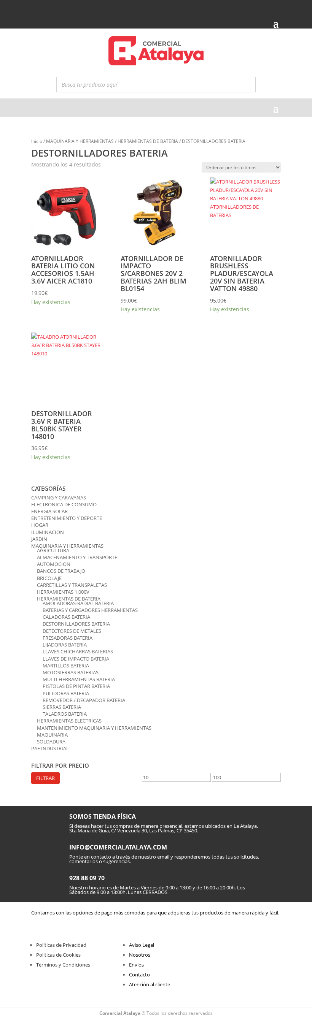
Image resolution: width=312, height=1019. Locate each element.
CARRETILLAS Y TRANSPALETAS (72, 585)
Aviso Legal (141, 944)
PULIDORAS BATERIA (66, 693)
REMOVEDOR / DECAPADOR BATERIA (84, 700)
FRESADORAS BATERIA (67, 637)
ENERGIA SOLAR (49, 511)
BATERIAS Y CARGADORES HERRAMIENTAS (90, 610)
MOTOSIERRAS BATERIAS (71, 672)
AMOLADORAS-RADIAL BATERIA (78, 603)
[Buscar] (247, 84)
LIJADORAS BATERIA (65, 644)
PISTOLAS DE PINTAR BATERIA (76, 686)
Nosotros (139, 954)
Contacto (139, 974)
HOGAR (39, 524)
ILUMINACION (47, 532)
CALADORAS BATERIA (66, 616)
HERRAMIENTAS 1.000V (63, 591)
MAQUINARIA (52, 734)
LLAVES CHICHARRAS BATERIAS (78, 651)
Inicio (36, 141)
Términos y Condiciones (63, 964)
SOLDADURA (51, 741)
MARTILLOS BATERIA (66, 665)
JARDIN (39, 539)
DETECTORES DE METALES (72, 631)
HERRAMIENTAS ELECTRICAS (69, 720)
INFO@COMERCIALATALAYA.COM (118, 847)
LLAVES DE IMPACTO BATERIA (76, 658)
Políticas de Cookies (58, 954)
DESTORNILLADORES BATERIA (76, 623)
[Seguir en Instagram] (49, 8)
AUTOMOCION (53, 564)
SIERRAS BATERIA (62, 707)
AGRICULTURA (53, 550)
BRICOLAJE (49, 578)
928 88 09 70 (87, 878)
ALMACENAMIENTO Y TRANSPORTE (77, 557)
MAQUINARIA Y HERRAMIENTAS (80, 141)
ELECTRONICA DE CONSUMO (64, 504)
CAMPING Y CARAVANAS (58, 497)
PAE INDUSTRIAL (50, 748)
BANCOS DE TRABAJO (61, 570)
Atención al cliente (149, 984)
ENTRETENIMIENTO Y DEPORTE (66, 518)
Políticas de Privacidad (61, 944)
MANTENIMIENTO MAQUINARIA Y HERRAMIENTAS (94, 727)
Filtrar (45, 778)
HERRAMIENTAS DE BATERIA (148, 141)
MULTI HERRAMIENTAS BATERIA (79, 679)
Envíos (136, 964)
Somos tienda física (102, 816)
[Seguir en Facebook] (36, 8)
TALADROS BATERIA (65, 713)
